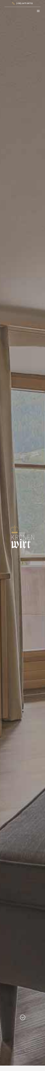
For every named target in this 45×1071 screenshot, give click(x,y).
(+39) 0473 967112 (24, 3)
